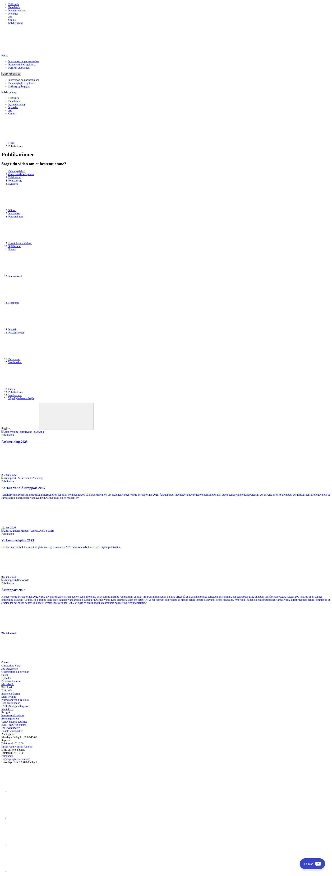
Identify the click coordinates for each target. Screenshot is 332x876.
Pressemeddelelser (11, 681)
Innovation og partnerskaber (23, 61)
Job (10, 16)
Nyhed (12, 329)
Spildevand (14, 246)
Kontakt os (7, 709)
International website (12, 715)
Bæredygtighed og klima (21, 64)
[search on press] (66, 416)
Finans (12, 249)
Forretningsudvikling (20, 243)
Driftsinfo (13, 4)
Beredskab (14, 7)
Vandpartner (15, 395)
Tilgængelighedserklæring (15, 759)
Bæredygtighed (16, 171)
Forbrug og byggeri (19, 67)
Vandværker (15, 362)
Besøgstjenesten (10, 718)
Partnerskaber (15, 216)
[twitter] (34, 844)
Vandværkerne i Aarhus (14, 721)
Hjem (11, 142)
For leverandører (10, 727)
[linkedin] (34, 791)
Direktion (13, 302)
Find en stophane (10, 702)
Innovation (14, 213)
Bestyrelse (14, 359)
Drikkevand (14, 177)
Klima (12, 210)
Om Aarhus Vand (10, 665)
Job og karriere (9, 668)
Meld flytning (8, 696)
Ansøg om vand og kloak (15, 699)
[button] (11, 74)
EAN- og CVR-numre (13, 724)
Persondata (7, 755)
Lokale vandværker (12, 731)
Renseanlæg (15, 180)
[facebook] (34, 818)
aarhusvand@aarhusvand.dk (16, 746)
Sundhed (13, 183)
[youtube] (34, 871)
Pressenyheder (16, 332)
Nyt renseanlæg (16, 10)
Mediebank (7, 684)
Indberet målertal (10, 693)
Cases (11, 389)
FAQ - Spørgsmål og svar (15, 706)
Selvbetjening (15, 22)
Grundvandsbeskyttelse (21, 174)
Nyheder (13, 13)
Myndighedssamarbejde (21, 398)
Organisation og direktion (15, 671)
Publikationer (15, 392)
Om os (12, 19)
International (15, 276)
